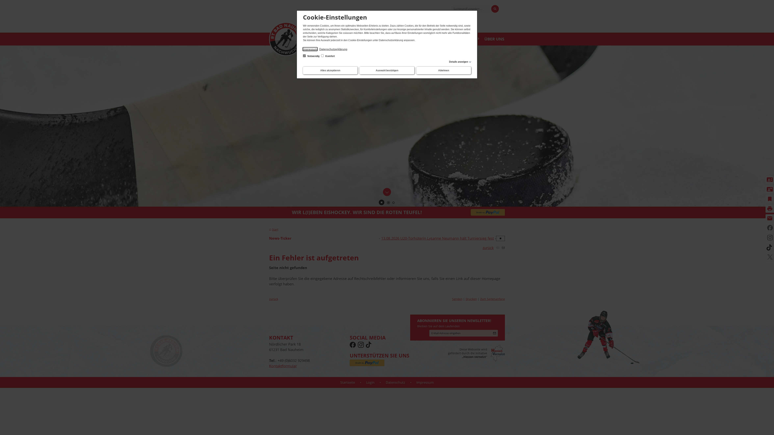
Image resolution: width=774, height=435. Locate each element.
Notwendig (313, 56)
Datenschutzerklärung (333, 49)
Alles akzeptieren (330, 70)
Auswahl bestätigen (387, 70)
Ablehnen (443, 70)
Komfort (330, 56)
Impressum (310, 49)
